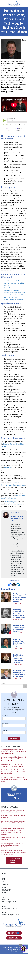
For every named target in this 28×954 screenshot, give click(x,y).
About (4, 882)
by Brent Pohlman (14, 295)
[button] (25, 686)
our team (7, 468)
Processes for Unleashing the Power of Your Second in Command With (13, 759)
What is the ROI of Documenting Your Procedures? (13, 816)
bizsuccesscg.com (11, 502)
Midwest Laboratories (12, 290)
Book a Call (13, 938)
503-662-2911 (6, 915)
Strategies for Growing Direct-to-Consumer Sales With (12, 765)
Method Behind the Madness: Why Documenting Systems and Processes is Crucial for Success (13, 852)
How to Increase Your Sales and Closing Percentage (13, 839)
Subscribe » (14, 738)
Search (3, 683)
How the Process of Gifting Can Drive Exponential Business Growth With (14, 779)
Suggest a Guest (14, 796)
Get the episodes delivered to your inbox (14, 860)
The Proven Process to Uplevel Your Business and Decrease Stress (12, 811)
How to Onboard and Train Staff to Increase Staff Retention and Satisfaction (12, 845)
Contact (5, 893)
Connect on (12, 933)
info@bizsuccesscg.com (13, 504)
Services (5, 884)
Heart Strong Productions (13, 300)
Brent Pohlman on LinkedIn (14, 288)
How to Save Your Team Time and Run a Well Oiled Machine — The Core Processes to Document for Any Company (14, 831)
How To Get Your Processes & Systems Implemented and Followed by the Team (13, 823)
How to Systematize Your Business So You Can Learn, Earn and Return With (13, 772)
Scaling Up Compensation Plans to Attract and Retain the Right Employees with (13, 751)
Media (4, 887)
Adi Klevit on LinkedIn (12, 281)
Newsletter (6, 890)
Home (4, 879)
